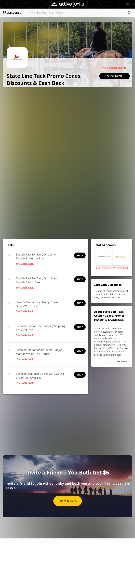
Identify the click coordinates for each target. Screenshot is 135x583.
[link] (114, 76)
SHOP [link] (80, 255)
